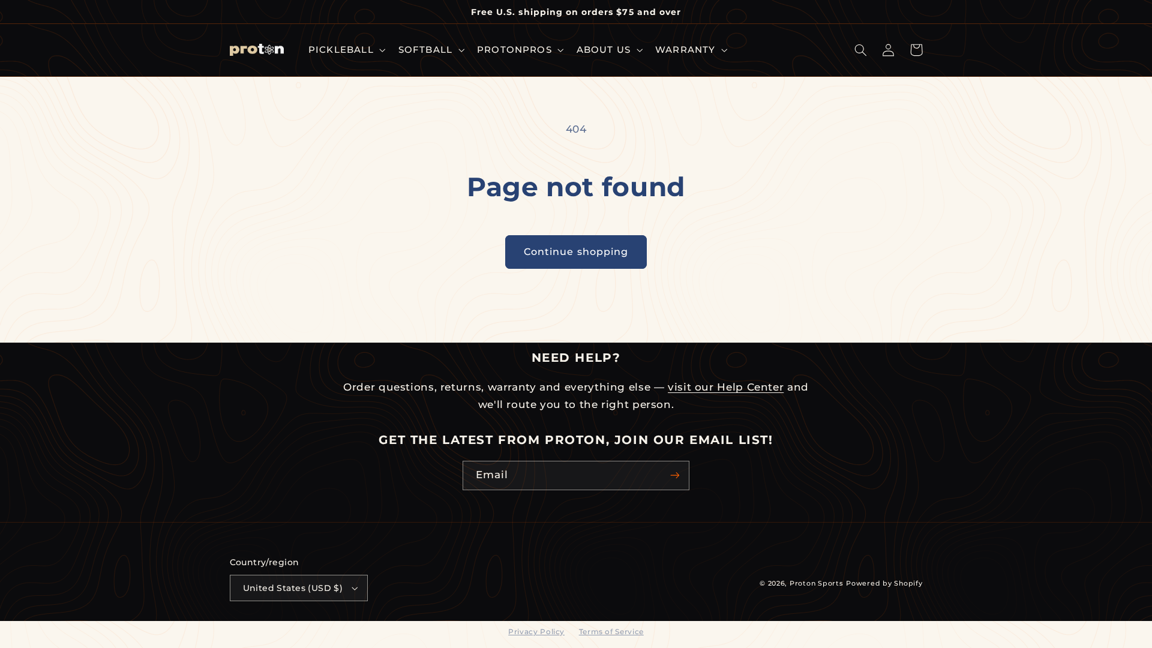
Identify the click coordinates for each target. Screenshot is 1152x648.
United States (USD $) (293, 588)
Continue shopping (576, 251)
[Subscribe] (675, 475)
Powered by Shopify (884, 583)
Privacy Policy (536, 631)
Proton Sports (817, 583)
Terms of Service (611, 631)
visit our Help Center (726, 387)
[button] (346, 50)
